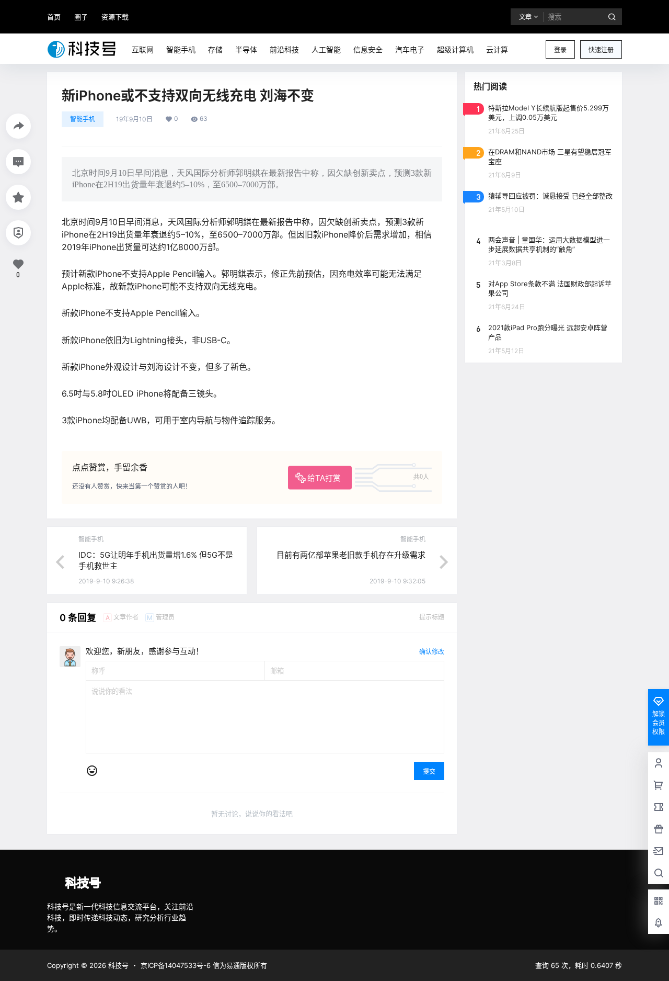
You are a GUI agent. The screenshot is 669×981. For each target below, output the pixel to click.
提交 (429, 771)
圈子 (81, 17)
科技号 (117, 965)
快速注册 (601, 50)
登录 (560, 50)
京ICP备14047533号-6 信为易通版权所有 (204, 965)
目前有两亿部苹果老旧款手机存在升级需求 (350, 555)
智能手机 (82, 119)
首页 (54, 17)
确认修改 (431, 652)
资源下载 (115, 17)
